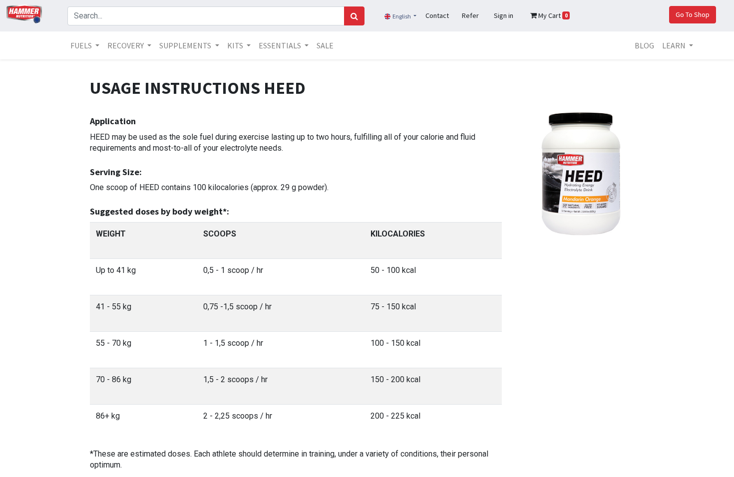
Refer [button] (470, 15)
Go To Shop (693, 14)
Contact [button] (437, 15)
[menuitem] (325, 45)
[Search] (354, 15)
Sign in (503, 15)
